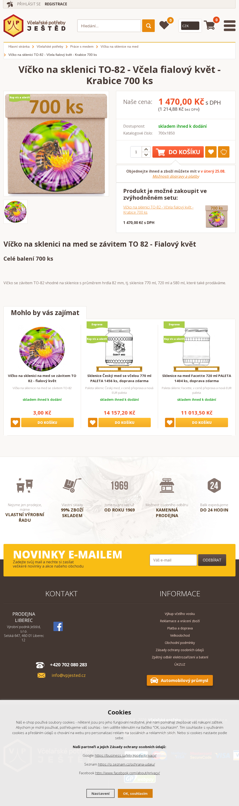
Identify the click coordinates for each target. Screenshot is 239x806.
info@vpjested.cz (69, 675)
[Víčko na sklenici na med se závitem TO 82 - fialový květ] (42, 349)
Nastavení (100, 793)
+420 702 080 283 (68, 664)
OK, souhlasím (135, 793)
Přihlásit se (29, 4)
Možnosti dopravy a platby (175, 176)
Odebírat (212, 560)
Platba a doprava (180, 628)
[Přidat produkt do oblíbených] (211, 152)
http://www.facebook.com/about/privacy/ (127, 772)
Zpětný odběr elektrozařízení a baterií (180, 657)
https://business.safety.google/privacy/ (125, 755)
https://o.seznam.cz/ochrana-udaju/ (126, 764)
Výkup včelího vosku (180, 613)
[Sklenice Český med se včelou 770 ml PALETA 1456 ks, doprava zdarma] (119, 349)
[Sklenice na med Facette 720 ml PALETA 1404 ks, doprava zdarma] (196, 349)
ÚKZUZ (179, 664)
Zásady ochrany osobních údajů (180, 650)
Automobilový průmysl (184, 680)
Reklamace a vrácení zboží (180, 621)
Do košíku (184, 152)
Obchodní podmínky (180, 642)
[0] (164, 25)
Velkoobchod (180, 635)
